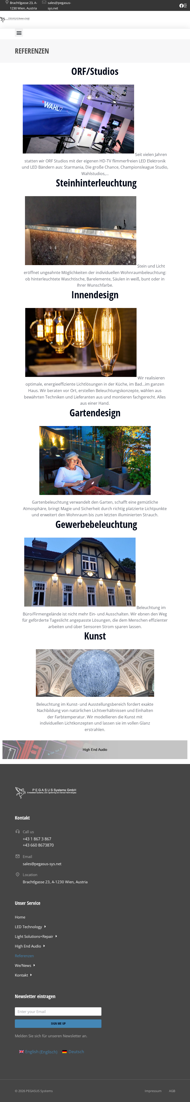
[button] (19, 33)
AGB (172, 1091)
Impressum (153, 1091)
